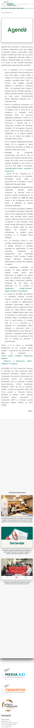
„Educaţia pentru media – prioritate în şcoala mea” (19, 170)
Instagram (14, 364)
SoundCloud (22, 291)
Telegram (4, 364)
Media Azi (7, 361)
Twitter (29, 361)
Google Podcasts (25, 288)
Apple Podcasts (10, 291)
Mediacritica (9, 288)
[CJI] (9, 4)
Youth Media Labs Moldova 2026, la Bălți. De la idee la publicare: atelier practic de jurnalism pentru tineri (17, 583)
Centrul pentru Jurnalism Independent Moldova (17, 357)
